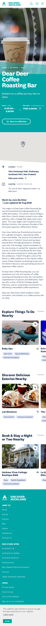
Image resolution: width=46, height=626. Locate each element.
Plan (4, 523)
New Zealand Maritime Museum (15, 567)
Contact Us (7, 538)
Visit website (30, 108)
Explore (4, 68)
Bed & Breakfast (18, 480)
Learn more (8, 614)
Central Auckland (11, 357)
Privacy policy (8, 587)
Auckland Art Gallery (11, 553)
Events (5, 514)
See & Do (8, 353)
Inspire (5, 528)
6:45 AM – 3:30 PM (9, 110)
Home (4, 509)
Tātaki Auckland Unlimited (13, 576)
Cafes (23, 68)
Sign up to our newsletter (13, 601)
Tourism (5, 572)
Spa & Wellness (22, 353)
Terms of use (7, 592)
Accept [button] (7, 621)
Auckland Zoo (8, 562)
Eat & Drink (14, 68)
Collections (7, 533)
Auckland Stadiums (10, 558)
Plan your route (15, 178)
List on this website (10, 596)
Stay (6, 480)
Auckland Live (8, 548)
